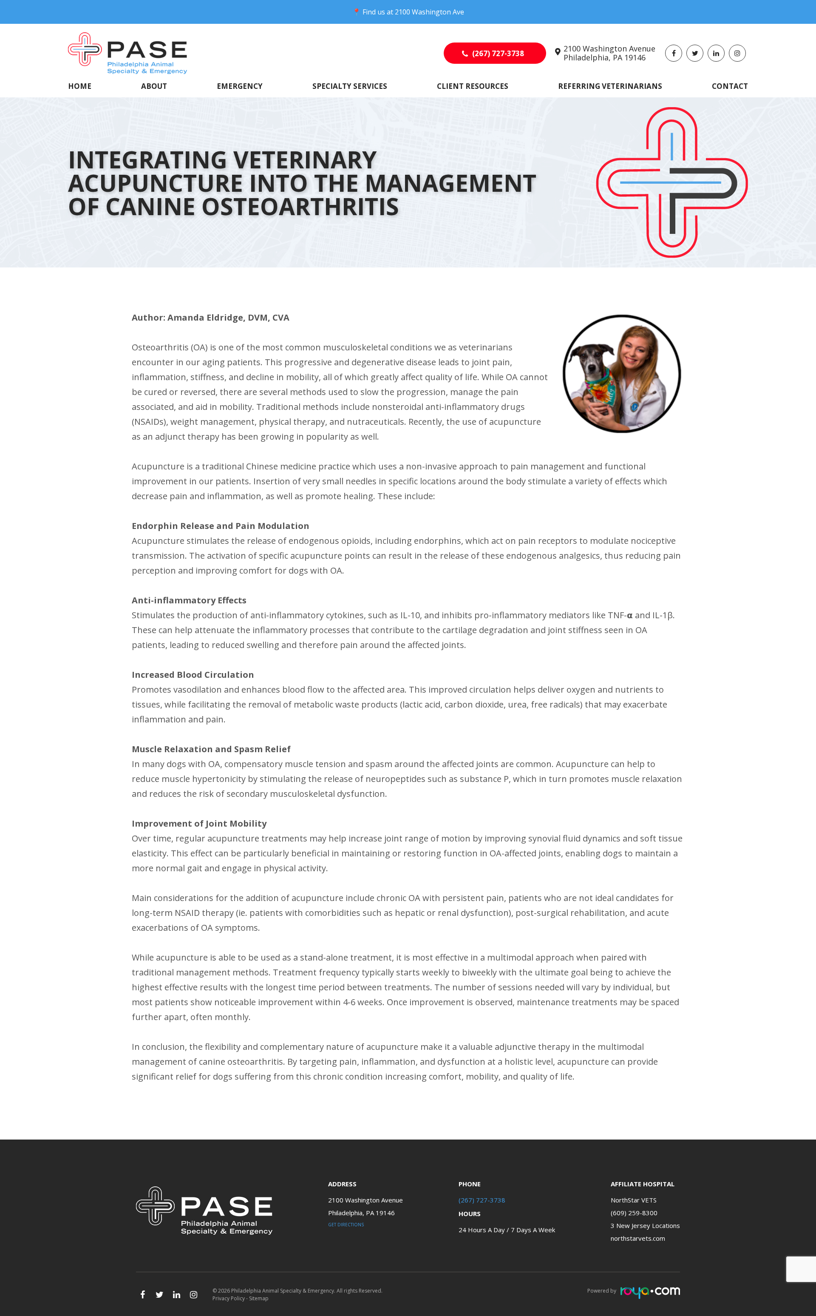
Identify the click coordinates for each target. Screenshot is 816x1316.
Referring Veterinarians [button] (610, 86)
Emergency (240, 86)
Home (79, 86)
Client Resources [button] (472, 86)
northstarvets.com (638, 1238)
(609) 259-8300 (634, 1212)
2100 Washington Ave (429, 12)
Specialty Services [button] (349, 86)
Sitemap (259, 1298)
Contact (730, 86)
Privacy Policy (228, 1298)
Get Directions (346, 1225)
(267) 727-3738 (498, 53)
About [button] (154, 86)
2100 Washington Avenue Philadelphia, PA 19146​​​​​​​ (609, 53)
